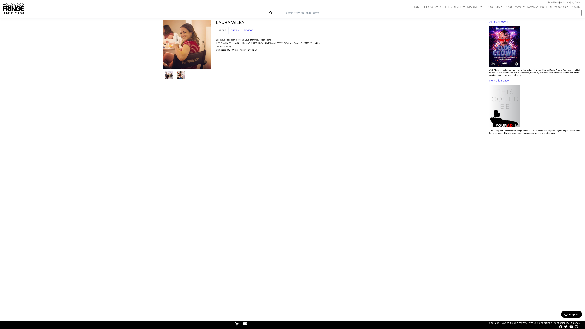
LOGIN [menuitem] (575, 7)
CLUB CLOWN (498, 22)
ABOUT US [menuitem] (492, 7)
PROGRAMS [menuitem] (513, 7)
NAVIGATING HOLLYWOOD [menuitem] (546, 7)
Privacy (575, 323)
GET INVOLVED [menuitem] (451, 7)
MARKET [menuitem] (473, 7)
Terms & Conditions (540, 323)
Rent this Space (499, 80)
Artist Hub (565, 2)
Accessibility (561, 323)
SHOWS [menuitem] (430, 7)
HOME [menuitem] (417, 7)
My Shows (576, 2)
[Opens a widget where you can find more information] (571, 314)
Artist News (553, 2)
